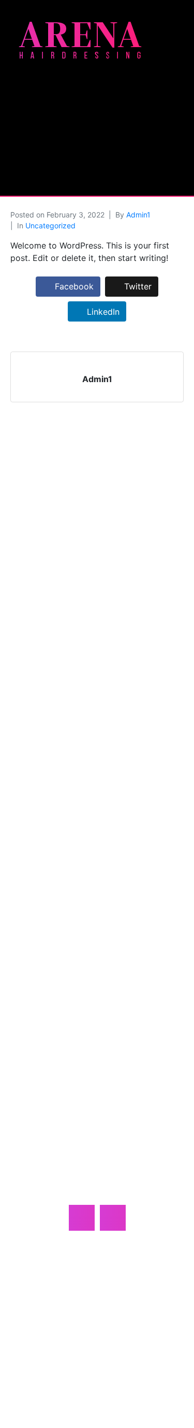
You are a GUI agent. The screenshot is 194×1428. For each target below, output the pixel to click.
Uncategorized (50, 225)
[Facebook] (82, 1218)
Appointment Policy (97, 1307)
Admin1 (138, 214)
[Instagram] (113, 1218)
